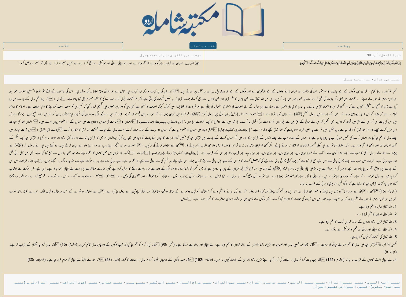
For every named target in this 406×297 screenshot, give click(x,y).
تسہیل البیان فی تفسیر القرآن (341, 287)
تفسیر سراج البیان (195, 282)
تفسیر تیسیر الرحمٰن (307, 282)
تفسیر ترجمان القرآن (268, 282)
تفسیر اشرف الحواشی (80, 282)
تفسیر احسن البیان (383, 282)
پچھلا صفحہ (343, 45)
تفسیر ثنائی (112, 282)
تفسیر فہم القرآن (230, 282)
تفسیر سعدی (136, 282)
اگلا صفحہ (63, 45)
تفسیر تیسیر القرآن (346, 282)
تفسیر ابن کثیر (162, 282)
